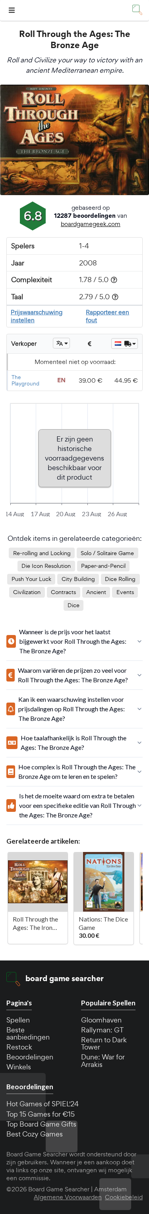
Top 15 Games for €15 (40, 1114)
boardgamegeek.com (90, 224)
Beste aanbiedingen (28, 1033)
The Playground (25, 380)
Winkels (18, 1066)
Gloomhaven (101, 1019)
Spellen (18, 1019)
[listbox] (61, 343)
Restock (19, 1046)
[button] (13, 10)
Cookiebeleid (124, 1197)
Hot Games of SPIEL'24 (42, 1103)
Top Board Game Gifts (41, 1124)
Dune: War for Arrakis (103, 1060)
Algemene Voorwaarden (68, 1197)
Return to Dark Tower (104, 1043)
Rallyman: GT (102, 1029)
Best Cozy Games (34, 1133)
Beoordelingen (29, 1056)
